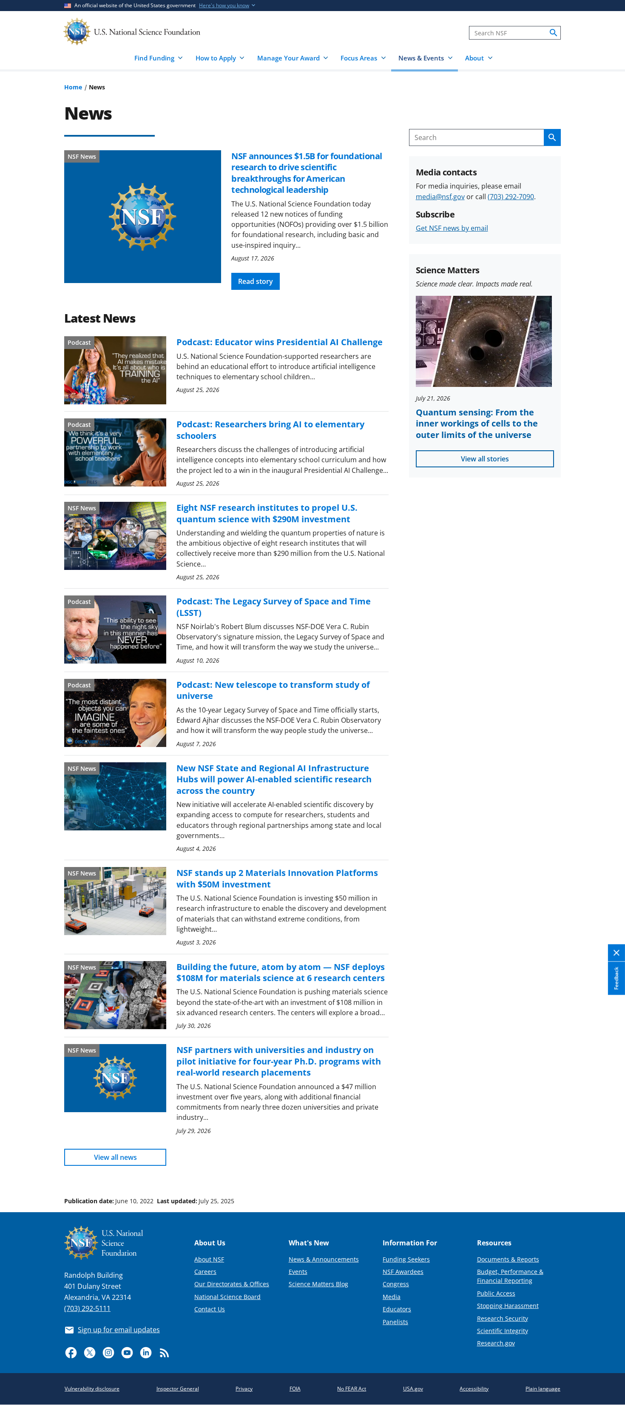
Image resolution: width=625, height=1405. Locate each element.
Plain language (543, 1388)
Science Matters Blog (318, 1284)
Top (606, 1168)
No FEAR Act (351, 1388)
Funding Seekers (406, 1259)
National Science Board (227, 1297)
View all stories (485, 459)
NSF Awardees (403, 1272)
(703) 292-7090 (511, 196)
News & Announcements (324, 1259)
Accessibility (474, 1388)
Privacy (244, 1388)
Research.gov (496, 1343)
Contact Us (209, 1309)
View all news (115, 1157)
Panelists (395, 1322)
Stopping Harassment (508, 1306)
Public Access (496, 1293)
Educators (397, 1309)
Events (298, 1272)
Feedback (616, 978)
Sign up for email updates (119, 1329)
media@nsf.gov (440, 196)
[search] (553, 33)
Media (392, 1297)
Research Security (502, 1318)
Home (73, 87)
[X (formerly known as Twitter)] (90, 1352)
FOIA (295, 1388)
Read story (255, 281)
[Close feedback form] (616, 952)
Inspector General (177, 1388)
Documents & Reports (508, 1259)
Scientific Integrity (502, 1331)
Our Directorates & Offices (231, 1284)
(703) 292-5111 (87, 1308)
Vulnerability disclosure (92, 1388)
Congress (396, 1284)
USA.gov (413, 1388)
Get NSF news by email (452, 228)
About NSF (209, 1259)
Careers (205, 1272)
